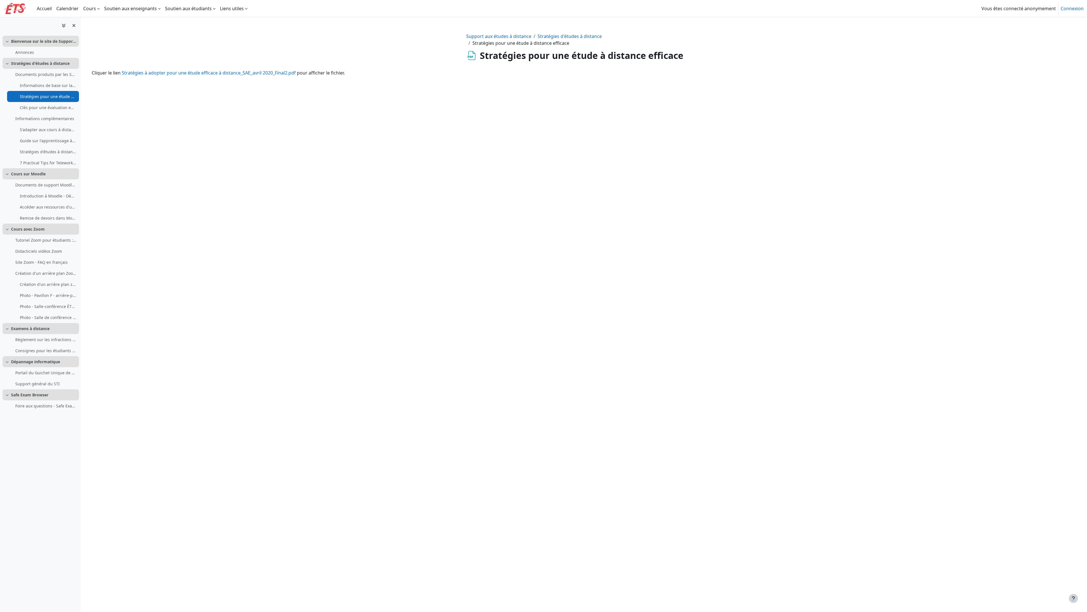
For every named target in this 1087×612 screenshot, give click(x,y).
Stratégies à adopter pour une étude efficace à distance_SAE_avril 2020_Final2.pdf (209, 73)
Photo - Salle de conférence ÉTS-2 (48, 317)
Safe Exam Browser (29, 395)
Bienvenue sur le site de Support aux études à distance (43, 41)
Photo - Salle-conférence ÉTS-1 (48, 306)
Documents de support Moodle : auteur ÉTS (45, 185)
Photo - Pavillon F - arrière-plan (48, 295)
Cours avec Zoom (28, 229)
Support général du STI (37, 383)
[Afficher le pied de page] (1073, 598)
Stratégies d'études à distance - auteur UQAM (48, 151)
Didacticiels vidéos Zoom (38, 251)
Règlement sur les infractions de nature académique (45, 339)
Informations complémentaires (44, 118)
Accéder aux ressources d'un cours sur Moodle (48, 207)
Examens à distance (30, 328)
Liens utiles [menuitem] (232, 8)
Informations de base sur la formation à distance (48, 85)
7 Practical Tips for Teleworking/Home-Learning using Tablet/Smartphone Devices (48, 162)
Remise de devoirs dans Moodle (48, 218)
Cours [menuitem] (89, 8)
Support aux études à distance (498, 36)
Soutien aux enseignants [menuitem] (130, 8)
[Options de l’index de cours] (63, 25)
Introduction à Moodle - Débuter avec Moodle (48, 196)
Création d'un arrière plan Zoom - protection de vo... (45, 273)
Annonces (24, 52)
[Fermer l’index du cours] (73, 25)
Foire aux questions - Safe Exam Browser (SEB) (45, 406)
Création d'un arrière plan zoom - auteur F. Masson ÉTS (48, 284)
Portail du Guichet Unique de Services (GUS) (45, 372)
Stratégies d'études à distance (40, 63)
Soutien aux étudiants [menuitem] (188, 8)
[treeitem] (40, 47)
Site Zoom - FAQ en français (41, 262)
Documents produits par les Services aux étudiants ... (45, 74)
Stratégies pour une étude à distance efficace (48, 96)
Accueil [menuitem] (44, 8)
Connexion (1072, 8)
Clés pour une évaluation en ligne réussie (48, 107)
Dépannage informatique (35, 361)
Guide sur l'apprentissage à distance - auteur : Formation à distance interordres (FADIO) (48, 140)
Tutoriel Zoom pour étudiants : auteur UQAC (45, 240)
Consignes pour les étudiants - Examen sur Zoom (45, 350)
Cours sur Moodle (28, 174)
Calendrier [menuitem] (67, 8)
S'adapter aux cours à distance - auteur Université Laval (48, 129)
